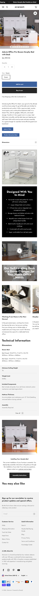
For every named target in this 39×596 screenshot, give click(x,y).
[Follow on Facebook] (3, 570)
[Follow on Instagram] (8, 570)
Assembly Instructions (19, 475)
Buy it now (19, 90)
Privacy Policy (26, 538)
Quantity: (4, 63)
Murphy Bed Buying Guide (27, 530)
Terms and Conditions (28, 541)
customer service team (25, 469)
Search (24, 525)
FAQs (3, 525)
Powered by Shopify (17, 590)
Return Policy (6, 539)
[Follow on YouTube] (18, 570)
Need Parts (5, 536)
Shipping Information (8, 529)
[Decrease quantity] (4, 67)
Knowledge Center (27, 545)
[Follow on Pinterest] (13, 570)
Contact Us (5, 542)
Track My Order (6, 532)
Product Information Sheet (10, 135)
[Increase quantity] (12, 67)
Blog (23, 534)
